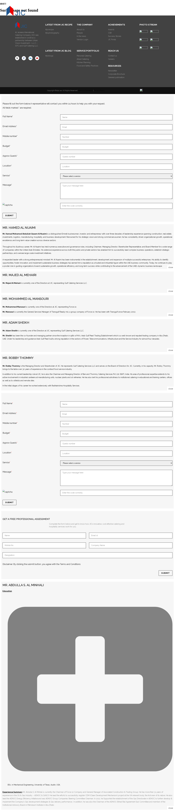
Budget (6, 146)
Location (7, 166)
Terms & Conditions (85, 90)
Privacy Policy (99, 90)
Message (7, 185)
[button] (145, 11)
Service (6, 175)
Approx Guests (10, 156)
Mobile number (10, 136)
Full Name (8, 116)
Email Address (10, 126)
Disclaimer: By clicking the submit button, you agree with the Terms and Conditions (42, 564)
